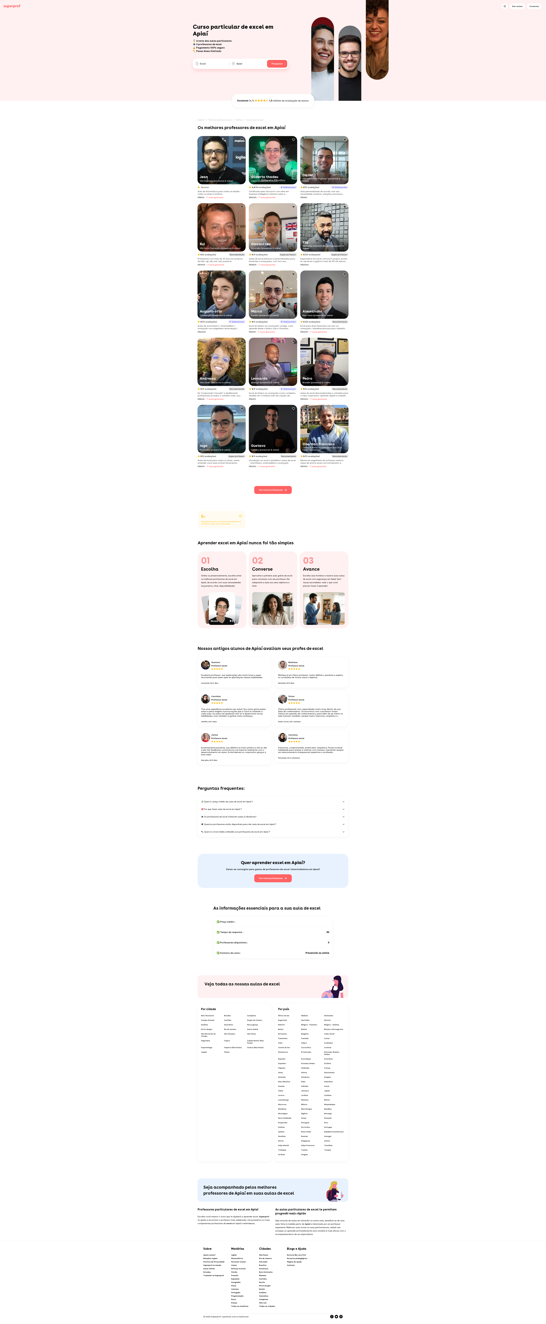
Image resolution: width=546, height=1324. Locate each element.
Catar (327, 1038)
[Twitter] (336, 1316)
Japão (327, 1091)
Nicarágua (283, 1114)
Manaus (262, 1275)
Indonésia (328, 1082)
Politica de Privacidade (214, 1262)
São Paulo (239, 120)
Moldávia (282, 1109)
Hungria (327, 1077)
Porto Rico (305, 1127)
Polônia (281, 1127)
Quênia (281, 1132)
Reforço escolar (238, 1269)
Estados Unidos (308, 1063)
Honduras (305, 1077)
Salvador (263, 1262)
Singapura (305, 1141)
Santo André (252, 1029)
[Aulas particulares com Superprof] (11, 6)
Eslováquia (306, 1059)
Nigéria (304, 1114)
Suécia (327, 1141)
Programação (237, 1296)
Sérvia (281, 1141)
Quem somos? (209, 1255)
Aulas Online (209, 1269)
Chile (280, 1043)
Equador (282, 1059)
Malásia (304, 1100)
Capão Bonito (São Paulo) (255, 1042)
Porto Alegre (206, 1029)
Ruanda (304, 1136)
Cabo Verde (329, 1034)
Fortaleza (263, 1269)
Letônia (304, 1095)
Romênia (282, 1136)
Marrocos (282, 1104)
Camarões (283, 1038)
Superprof (201, 120)
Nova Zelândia (284, 1118)
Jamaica (305, 1091)
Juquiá (204, 1052)
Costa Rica (306, 1047)
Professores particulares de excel (220, 120)
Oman (303, 1118)
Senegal (327, 1136)
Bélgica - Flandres (309, 1025)
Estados (207, 1272)
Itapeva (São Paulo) (233, 1047)
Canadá (304, 1038)
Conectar (534, 6)
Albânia (304, 1016)
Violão (234, 1272)
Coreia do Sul (284, 1047)
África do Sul (283, 1016)
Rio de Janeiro (230, 1029)
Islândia (304, 1086)
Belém (262, 1289)
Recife (262, 1282)
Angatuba (205, 1041)
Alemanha (328, 1016)
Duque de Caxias (254, 1020)
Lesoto (281, 1095)
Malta (327, 1100)
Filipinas (281, 1068)
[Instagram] (341, 1316)
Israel (326, 1086)
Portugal (328, 1127)
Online (227, 1052)
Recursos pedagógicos (297, 1258)
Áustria (327, 1020)
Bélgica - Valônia (331, 1025)
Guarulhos (228, 1025)
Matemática (237, 1258)
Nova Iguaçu (252, 1025)
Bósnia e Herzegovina (333, 1029)
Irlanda (281, 1086)
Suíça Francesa (308, 1145)
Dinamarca (283, 1052)
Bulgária (305, 1034)
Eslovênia (328, 1059)
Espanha (282, 1063)
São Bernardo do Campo (208, 1035)
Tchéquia (282, 1150)
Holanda (282, 1077)
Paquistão (282, 1123)
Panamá (328, 1118)
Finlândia (305, 1068)
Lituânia (327, 1095)
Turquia (327, 1150)
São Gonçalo (229, 1034)
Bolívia (304, 1029)
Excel (233, 1299)
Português (235, 1293)
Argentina (282, 1020)
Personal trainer (238, 1262)
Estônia (327, 1063)
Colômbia (328, 1043)
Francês (234, 1275)
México (304, 1104)
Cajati (227, 1041)
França (327, 1068)
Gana (280, 1073)
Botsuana (282, 1034)
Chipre (304, 1043)
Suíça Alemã (283, 1145)
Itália (280, 1091)
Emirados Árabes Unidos (331, 1053)
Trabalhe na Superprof (213, 1275)
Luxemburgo (283, 1100)
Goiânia (204, 1025)
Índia (303, 1082)
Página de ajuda (294, 1262)
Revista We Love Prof (296, 1255)
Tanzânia (328, 1145)
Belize (280, 1029)
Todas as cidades (267, 1306)
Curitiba (227, 1020)
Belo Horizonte (207, 1016)
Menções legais (210, 1258)
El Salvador (306, 1052)
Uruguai (304, 1155)
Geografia (235, 1282)
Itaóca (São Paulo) (255, 1047)
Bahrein (281, 1025)
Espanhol (235, 1279)
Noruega (328, 1114)
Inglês (234, 1255)
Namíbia (328, 1109)
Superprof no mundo (212, 1265)
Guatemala (329, 1073)
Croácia (327, 1047)
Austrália (305, 1020)
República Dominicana (334, 1132)
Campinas (251, 1016)
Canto (234, 1265)
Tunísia (304, 1150)
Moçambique (329, 1104)
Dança (234, 1303)
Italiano (235, 1289)
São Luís (263, 1303)
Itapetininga (206, 1047)
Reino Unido (306, 1132)
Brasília (227, 1016)
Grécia (304, 1073)
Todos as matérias (239, 1306)
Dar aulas (517, 6)
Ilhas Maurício (284, 1082)
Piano (233, 1286)
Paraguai (305, 1123)
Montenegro (306, 1109)
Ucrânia (281, 1155)
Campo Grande (207, 1020)
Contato (291, 1265)
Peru (326, 1123)
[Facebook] (332, 1316)
